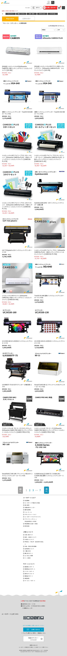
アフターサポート (29, 571)
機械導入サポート (29, 567)
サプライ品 (52, 13)
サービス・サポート (30, 580)
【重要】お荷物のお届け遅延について (9, 11)
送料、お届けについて (30, 537)
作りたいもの (42, 13)
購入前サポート (29, 553)
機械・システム (21, 13)
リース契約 (28, 558)
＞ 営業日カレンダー (27, 608)
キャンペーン (10, 13)
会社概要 (27, 500)
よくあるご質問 (29, 555)
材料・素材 (31, 13)
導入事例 (27, 505)
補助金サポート (29, 576)
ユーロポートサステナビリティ (33, 516)
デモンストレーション (30, 514)
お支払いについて (29, 539)
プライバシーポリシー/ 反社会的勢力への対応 (31, 520)
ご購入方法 (28, 551)
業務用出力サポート (30, 569)
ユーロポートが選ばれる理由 (32, 503)
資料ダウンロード (29, 573)
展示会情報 (28, 510)
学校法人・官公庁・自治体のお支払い (34, 543)
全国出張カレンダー (30, 507)
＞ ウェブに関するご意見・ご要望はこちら (33, 633)
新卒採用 (27, 526)
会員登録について (29, 548)
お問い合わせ (35, 630)
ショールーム (28, 512)
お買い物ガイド (29, 535)
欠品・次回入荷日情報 (30, 546)
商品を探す (10, 18)
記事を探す (26, 18)
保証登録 (27, 578)
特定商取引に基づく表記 (31, 523)
